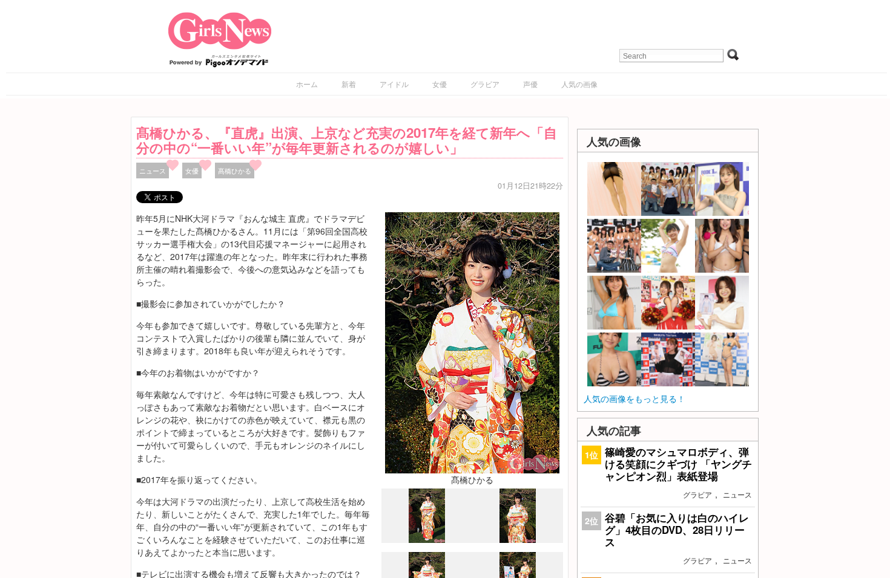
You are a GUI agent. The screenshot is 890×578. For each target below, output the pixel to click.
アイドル (394, 84)
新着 (348, 84)
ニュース (152, 170)
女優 (439, 84)
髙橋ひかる (234, 170)
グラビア (484, 84)
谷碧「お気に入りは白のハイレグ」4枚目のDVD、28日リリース (677, 529)
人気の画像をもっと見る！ (634, 398)
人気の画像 (579, 84)
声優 (530, 84)
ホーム (307, 84)
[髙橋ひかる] (472, 342)
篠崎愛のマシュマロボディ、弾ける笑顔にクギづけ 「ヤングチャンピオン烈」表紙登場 (678, 463)
